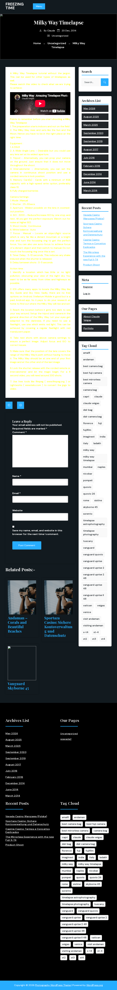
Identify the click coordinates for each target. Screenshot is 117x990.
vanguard (88, 547)
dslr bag (87, 409)
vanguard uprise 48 (92, 586)
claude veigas (91, 403)
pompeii (87, 480)
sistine (98, 500)
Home (37, 43)
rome (86, 500)
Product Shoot (91, 264)
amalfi (86, 352)
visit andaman (91, 618)
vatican (87, 605)
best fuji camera (92, 372)
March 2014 (90, 190)
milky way (88, 450)
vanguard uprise (92, 561)
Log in (86, 293)
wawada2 (66, 739)
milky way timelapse (88, 458)
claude (98, 396)
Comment (19, 432)
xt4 (103, 638)
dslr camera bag (92, 416)
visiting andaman (93, 625)
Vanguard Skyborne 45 (18, 685)
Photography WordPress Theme (53, 985)
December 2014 (92, 174)
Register (88, 286)
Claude (51, 30)
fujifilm (87, 430)
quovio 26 (89, 493)
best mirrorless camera (91, 381)
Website (17, 510)
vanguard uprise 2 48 (93, 576)
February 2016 (91, 165)
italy (85, 443)
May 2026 (89, 108)
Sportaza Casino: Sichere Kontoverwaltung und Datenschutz (58, 627)
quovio (87, 487)
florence (88, 423)
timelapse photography (91, 532)
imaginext (89, 436)
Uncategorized (60, 36)
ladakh (97, 443)
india (102, 436)
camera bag (90, 389)
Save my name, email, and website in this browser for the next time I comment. (37, 532)
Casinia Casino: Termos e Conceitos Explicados (94, 243)
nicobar (87, 473)
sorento (87, 513)
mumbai (87, 467)
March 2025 (90, 124)
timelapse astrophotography (94, 522)
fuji (100, 423)
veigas (101, 605)
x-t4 (85, 632)
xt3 (94, 638)
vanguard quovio (93, 554)
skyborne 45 (90, 507)
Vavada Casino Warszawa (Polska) (26, 816)
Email (16, 493)
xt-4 (96, 632)
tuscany (88, 541)
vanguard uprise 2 (93, 567)
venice (87, 612)
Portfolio (88, 328)
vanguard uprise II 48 (93, 597)
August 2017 (90, 149)
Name (16, 476)
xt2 (85, 638)
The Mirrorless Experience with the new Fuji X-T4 (94, 256)
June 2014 (89, 182)
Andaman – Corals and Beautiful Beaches (17, 624)
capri (86, 396)
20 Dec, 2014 (68, 30)
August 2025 (91, 116)
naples (101, 467)
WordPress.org (94, 985)
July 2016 (89, 157)
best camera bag (93, 366)
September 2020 (93, 133)
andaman (88, 359)
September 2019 (93, 141)
